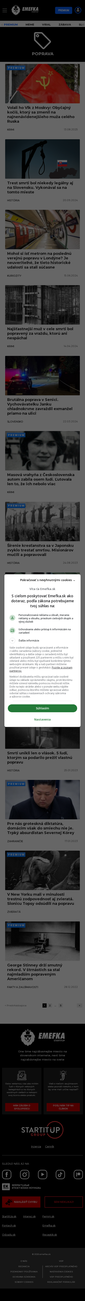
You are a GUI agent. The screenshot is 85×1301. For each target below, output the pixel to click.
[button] (42, 641)
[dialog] (42, 650)
